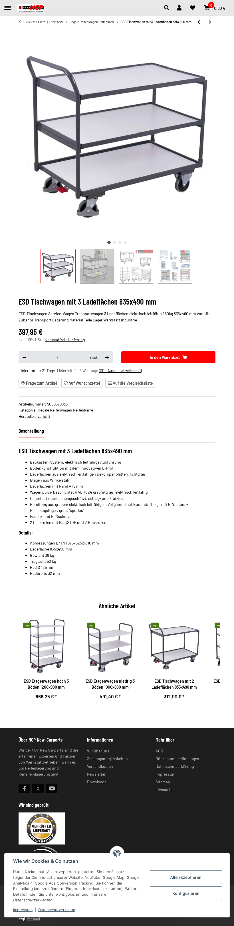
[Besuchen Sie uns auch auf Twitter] (38, 788)
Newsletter (96, 774)
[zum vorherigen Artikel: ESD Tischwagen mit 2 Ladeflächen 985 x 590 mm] (198, 22)
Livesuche (165, 789)
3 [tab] (119, 242)
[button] (168, 8)
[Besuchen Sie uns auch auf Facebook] (24, 788)
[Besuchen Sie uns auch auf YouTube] (51, 788)
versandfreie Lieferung (65, 339)
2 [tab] (114, 242)
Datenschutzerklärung (58, 909)
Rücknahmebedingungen (177, 758)
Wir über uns (98, 750)
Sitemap (163, 781)
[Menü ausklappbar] (7, 5)
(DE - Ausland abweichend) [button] (120, 370)
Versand (33, 919)
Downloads (96, 781)
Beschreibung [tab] (31, 431)
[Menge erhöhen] (107, 357)
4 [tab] (125, 242)
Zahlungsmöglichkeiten (107, 758)
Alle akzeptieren (185, 877)
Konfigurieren (185, 893)
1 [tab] (108, 242)
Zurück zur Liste (34, 22)
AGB (159, 750)
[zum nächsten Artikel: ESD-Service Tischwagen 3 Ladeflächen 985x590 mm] (209, 22)
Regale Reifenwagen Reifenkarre (65, 410)
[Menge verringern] (24, 357)
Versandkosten (100, 766)
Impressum (23, 909)
